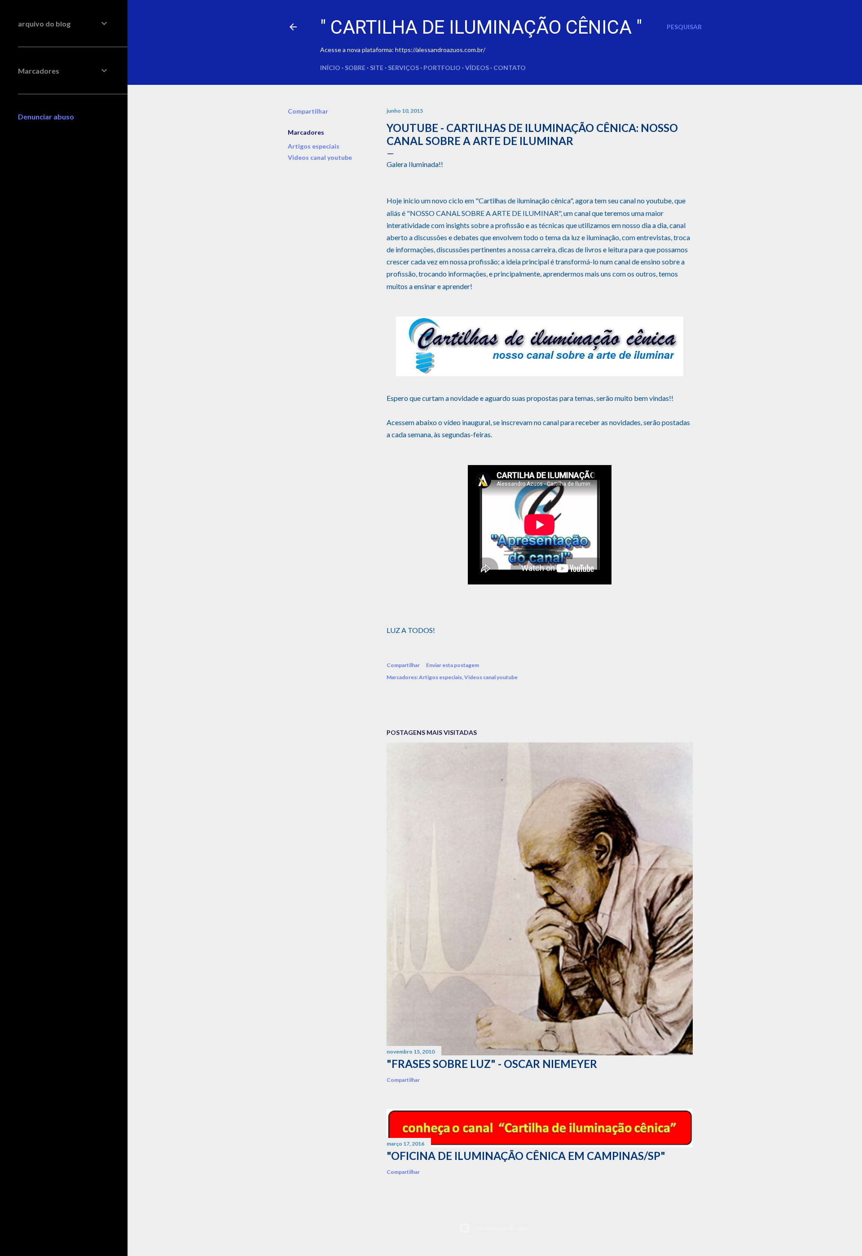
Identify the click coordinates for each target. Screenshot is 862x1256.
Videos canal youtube (320, 157)
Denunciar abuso (46, 116)
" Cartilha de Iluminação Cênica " (481, 27)
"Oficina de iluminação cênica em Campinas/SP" (526, 1155)
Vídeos (477, 67)
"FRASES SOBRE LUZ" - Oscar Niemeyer (492, 1063)
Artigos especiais (313, 146)
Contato (509, 67)
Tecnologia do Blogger (502, 1228)
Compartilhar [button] (308, 111)
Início (330, 67)
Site (376, 67)
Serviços (403, 67)
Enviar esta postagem (452, 665)
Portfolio (442, 67)
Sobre (355, 67)
